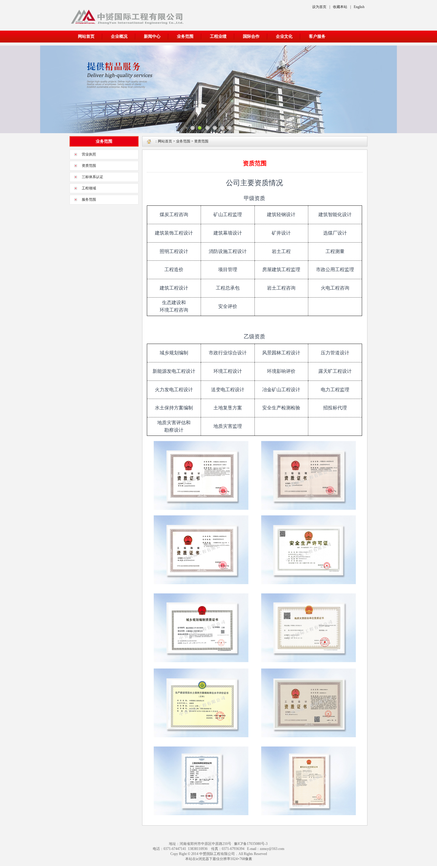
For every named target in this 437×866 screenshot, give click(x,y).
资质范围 (89, 166)
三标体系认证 (92, 177)
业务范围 (183, 141)
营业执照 (89, 154)
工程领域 (89, 188)
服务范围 (89, 199)
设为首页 (319, 7)
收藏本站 (340, 7)
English (359, 7)
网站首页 (86, 36)
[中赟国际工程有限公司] (127, 25)
